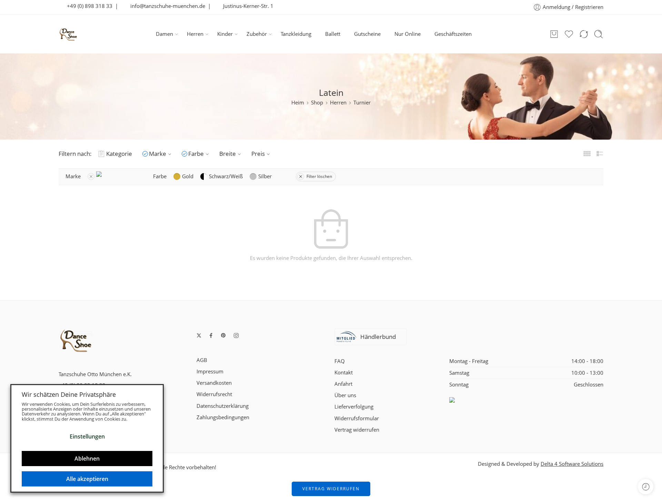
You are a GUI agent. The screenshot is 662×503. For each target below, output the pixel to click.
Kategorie (119, 154)
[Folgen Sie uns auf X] (199, 335)
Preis (258, 154)
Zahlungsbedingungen (223, 417)
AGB (202, 360)
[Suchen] (598, 34)
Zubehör (257, 34)
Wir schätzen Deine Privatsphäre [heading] (69, 394)
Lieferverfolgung (353, 406)
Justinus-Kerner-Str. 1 (246, 6)
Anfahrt (343, 384)
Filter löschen (319, 176)
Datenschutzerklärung (223, 406)
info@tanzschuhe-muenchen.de (165, 6)
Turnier (362, 102)
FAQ (339, 361)
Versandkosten (214, 383)
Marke (157, 154)
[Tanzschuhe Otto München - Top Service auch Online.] (68, 34)
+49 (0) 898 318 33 (87, 6)
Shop (317, 102)
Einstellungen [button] (87, 436)
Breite (227, 154)
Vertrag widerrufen (356, 429)
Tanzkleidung (296, 34)
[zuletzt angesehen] (645, 486)
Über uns (345, 395)
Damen (164, 34)
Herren (195, 34)
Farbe (196, 154)
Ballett (332, 34)
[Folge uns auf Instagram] (236, 335)
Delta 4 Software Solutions (572, 464)
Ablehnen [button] (87, 458)
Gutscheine (367, 34)
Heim (297, 102)
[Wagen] (554, 34)
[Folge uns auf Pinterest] (223, 335)
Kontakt (343, 372)
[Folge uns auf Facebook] (211, 335)
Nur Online (407, 34)
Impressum (210, 371)
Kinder (225, 34)
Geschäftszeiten (453, 34)
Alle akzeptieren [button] (87, 479)
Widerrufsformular (356, 418)
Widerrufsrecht (214, 394)
